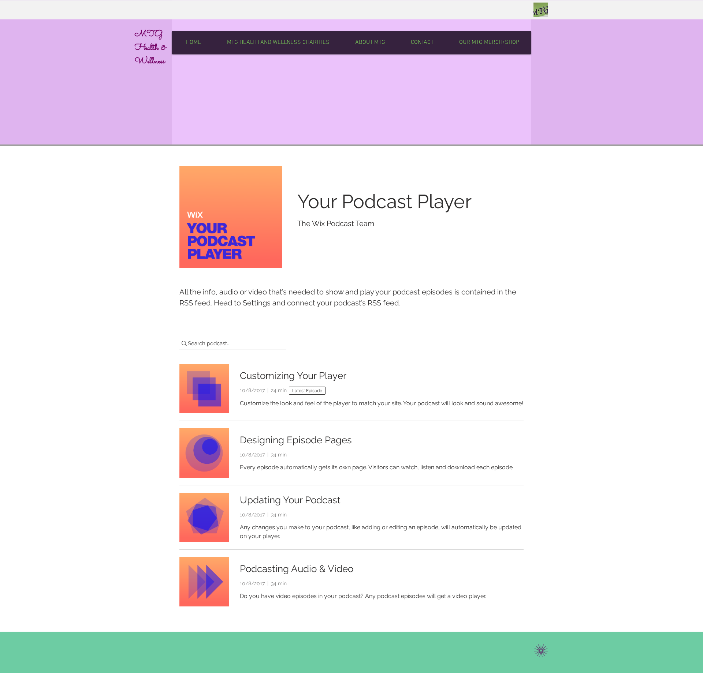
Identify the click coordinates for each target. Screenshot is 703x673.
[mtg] (540, 10)
